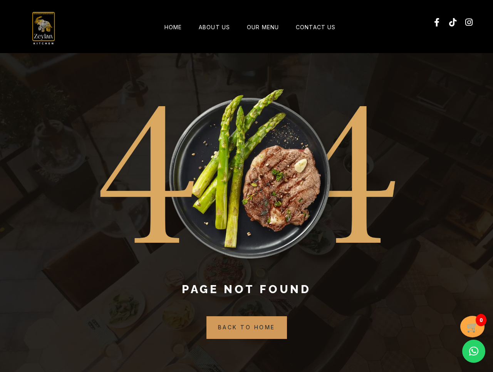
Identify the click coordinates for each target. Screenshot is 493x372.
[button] (473, 351)
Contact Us (315, 27)
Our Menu (263, 27)
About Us (214, 27)
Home (173, 27)
